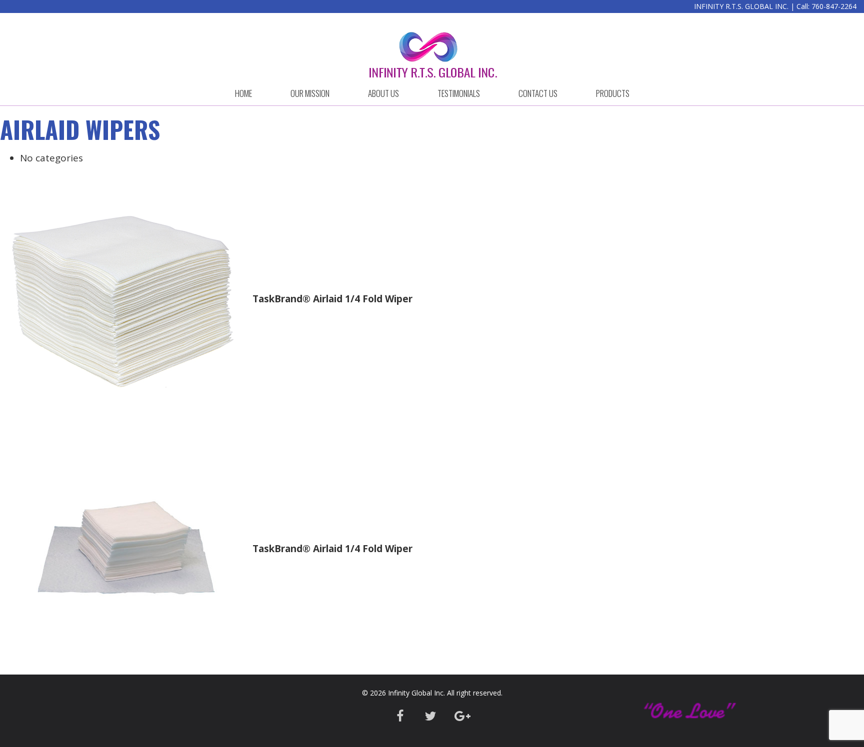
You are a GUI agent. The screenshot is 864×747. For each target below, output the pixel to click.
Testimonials (459, 93)
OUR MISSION (310, 93)
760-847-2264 (834, 6)
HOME (243, 93)
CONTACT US (538, 93)
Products (613, 93)
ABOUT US (383, 93)
